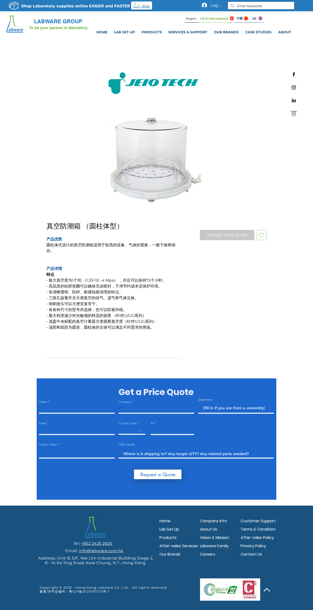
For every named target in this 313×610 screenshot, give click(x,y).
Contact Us (251, 554)
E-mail (42, 423)
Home (164, 521)
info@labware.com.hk (101, 550)
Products (168, 537)
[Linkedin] (294, 100)
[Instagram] (294, 87)
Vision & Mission (214, 537)
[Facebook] (294, 74)
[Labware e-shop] (294, 113)
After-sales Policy (257, 537)
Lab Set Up (169, 529)
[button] (188, 32)
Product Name (48, 444)
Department (205, 399)
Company (125, 401)
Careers (207, 554)
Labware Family (214, 546)
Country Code (127, 423)
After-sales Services (178, 546)
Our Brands (169, 554)
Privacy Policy (253, 546)
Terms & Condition (258, 529)
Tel (152, 423)
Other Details (127, 444)
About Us (208, 529)
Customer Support (258, 521)
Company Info (213, 521)
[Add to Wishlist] (261, 235)
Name (43, 401)
